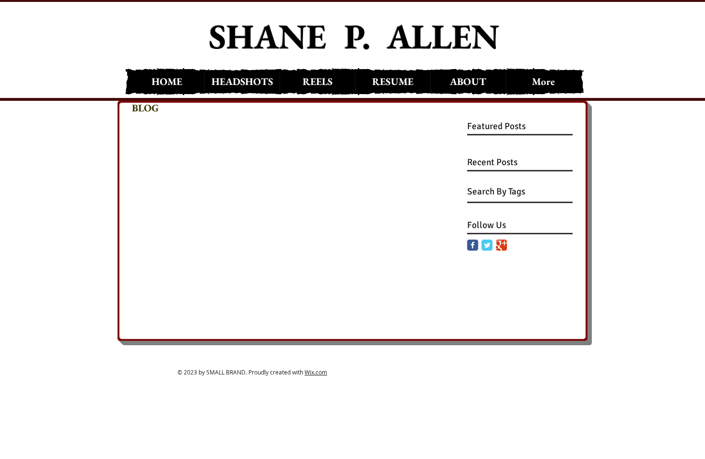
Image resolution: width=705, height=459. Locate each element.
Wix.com (316, 372)
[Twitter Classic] (487, 245)
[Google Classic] (501, 245)
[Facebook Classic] (472, 245)
